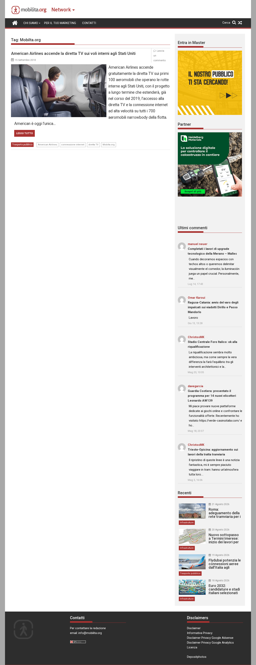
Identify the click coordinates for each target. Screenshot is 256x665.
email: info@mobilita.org (86, 633)
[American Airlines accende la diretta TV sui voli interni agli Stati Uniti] (58, 66)
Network (61, 10)
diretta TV (93, 144)
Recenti (184, 492)
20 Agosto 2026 (220, 529)
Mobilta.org (109, 144)
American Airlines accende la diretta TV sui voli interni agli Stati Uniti (73, 53)
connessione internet (72, 144)
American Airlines (47, 144)
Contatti (89, 23)
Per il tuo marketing (60, 23)
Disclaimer (194, 628)
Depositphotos (196, 657)
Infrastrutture (187, 522)
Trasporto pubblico (22, 144)
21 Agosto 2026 (220, 504)
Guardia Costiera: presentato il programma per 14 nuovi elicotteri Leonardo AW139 (212, 395)
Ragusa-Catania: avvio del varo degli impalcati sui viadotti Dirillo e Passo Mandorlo (213, 307)
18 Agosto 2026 (220, 580)
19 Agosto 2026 (220, 555)
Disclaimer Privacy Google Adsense (210, 638)
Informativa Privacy (199, 633)
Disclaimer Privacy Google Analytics (210, 642)
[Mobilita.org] (15, 22)
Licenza (192, 647)
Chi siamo (30, 23)
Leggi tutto (24, 133)
